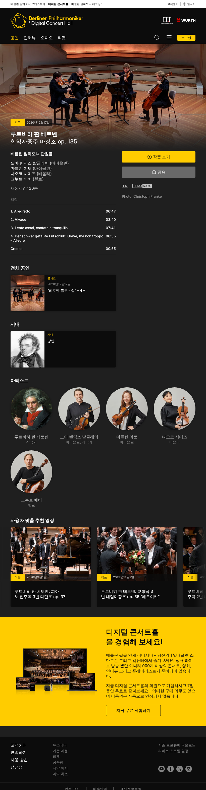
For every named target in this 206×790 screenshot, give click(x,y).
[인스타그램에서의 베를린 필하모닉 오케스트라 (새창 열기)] (188, 769)
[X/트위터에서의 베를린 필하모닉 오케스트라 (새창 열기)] (179, 769)
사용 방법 (19, 759)
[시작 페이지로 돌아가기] (47, 20)
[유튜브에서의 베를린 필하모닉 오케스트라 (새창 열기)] (161, 769)
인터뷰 (30, 37)
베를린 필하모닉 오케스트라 (28, 4)
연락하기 (19, 752)
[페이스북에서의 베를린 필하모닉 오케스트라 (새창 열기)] (170, 769)
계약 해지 (60, 768)
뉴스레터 (60, 745)
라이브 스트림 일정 (173, 751)
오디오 (47, 37)
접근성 (17, 766)
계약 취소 (60, 774)
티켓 (62, 37)
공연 (15, 37)
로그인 (186, 38)
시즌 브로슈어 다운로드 (176, 745)
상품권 (58, 762)
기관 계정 (60, 751)
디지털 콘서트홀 (58, 4)
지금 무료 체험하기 (133, 710)
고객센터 (172, 4)
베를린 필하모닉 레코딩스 (87, 4)
